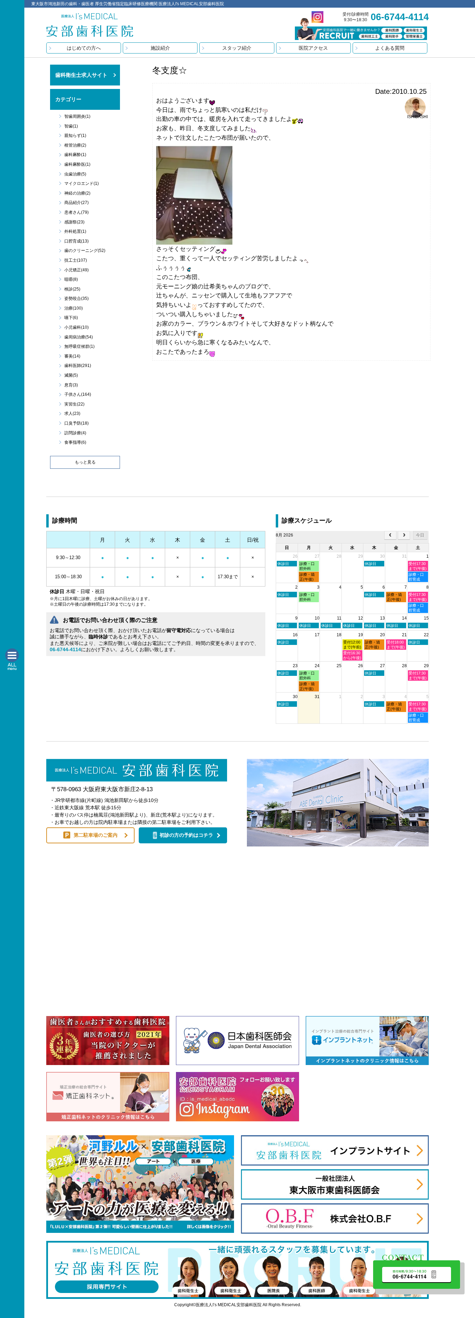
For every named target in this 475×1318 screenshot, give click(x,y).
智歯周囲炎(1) (77, 116)
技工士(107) (75, 260)
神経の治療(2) (77, 193)
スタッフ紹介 (236, 48)
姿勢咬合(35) (76, 298)
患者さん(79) (76, 212)
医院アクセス (313, 48)
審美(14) (72, 356)
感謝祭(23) (74, 222)
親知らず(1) (75, 135)
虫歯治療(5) (75, 174)
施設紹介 (160, 48)
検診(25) (72, 289)
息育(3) (71, 385)
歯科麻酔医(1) (77, 164)
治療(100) (73, 308)
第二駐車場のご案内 (96, 835)
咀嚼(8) (71, 279)
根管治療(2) (75, 145)
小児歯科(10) (76, 327)
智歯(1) (71, 126)
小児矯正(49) (76, 270)
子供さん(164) (77, 394)
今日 (420, 535)
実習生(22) (74, 404)
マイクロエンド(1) (81, 183)
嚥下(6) (71, 317)
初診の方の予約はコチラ (186, 835)
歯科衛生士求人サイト (81, 75)
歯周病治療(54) (78, 337)
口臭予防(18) (76, 423)
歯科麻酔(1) (75, 154)
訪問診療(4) (75, 433)
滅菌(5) (71, 375)
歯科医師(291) (77, 365)
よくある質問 (389, 48)
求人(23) (72, 413)
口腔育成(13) (76, 241)
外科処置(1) (75, 231)
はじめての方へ (84, 48)
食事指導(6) (75, 442)
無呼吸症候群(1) (79, 346)
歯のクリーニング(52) (84, 250)
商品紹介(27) (76, 202)
